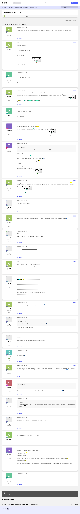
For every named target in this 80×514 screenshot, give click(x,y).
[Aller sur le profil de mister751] (4, 16)
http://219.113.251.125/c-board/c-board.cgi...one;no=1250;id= (30, 236)
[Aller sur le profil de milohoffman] (9, 435)
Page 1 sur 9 (24, 24)
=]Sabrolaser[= (9, 387)
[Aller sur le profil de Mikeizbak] (9, 450)
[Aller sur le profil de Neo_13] (9, 203)
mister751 (9, 16)
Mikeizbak (9, 454)
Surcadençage (25, 16)
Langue (4, 511)
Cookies (9, 511)
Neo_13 (9, 207)
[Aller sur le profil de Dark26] (9, 352)
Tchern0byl (9, 130)
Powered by (72, 511)
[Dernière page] (20, 24)
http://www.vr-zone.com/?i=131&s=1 (29, 249)
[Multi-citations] (17, 39)
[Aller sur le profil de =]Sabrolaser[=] (9, 383)
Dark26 (9, 356)
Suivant (16, 24)
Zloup (9, 79)
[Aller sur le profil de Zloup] (9, 74)
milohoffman (9, 439)
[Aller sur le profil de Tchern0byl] (9, 126)
